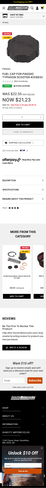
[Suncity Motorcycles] (18, 8)
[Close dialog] (41, 448)
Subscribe (35, 380)
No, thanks (23, 481)
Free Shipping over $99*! (23, 2)
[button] (23, 132)
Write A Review (18, 347)
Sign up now (23, 471)
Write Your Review (21, 81)
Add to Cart (23, 124)
